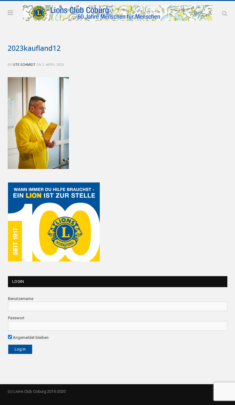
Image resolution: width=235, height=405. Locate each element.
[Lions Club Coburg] (117, 12)
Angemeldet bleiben (30, 337)
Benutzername (20, 298)
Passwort (16, 318)
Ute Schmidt (24, 65)
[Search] (224, 13)
